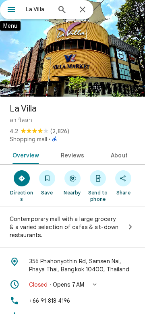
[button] (72, 285)
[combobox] (38, 9)
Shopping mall (28, 139)
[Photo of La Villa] (72, 48)
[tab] (24, 154)
